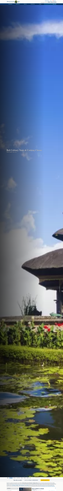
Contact (40, 4)
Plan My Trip (33, 4)
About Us (25, 4)
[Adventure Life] (13, 1)
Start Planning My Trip (44, 480)
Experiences (18, 4)
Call (35, 480)
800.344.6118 (52, 2)
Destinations (10, 4)
